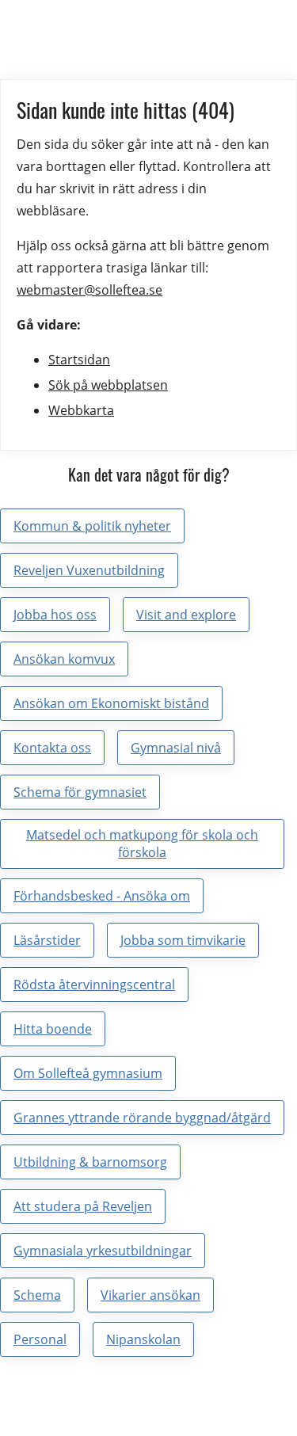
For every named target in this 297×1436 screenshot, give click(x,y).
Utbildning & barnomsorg (90, 1162)
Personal (40, 1339)
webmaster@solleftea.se (89, 290)
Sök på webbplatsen (108, 385)
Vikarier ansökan (150, 1295)
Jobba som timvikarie (183, 940)
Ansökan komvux (64, 659)
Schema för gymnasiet (80, 792)
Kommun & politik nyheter (92, 526)
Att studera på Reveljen (82, 1206)
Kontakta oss (52, 747)
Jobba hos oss (55, 614)
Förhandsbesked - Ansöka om (101, 896)
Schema (37, 1295)
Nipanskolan (143, 1339)
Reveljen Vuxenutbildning (89, 570)
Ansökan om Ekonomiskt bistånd (111, 703)
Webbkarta (81, 410)
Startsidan (79, 359)
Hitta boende (52, 1029)
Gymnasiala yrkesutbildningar (102, 1250)
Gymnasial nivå (176, 747)
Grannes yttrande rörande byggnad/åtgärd (142, 1117)
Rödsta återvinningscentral (94, 984)
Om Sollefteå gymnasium (87, 1073)
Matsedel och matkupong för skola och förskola (142, 843)
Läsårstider (47, 940)
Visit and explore (186, 614)
